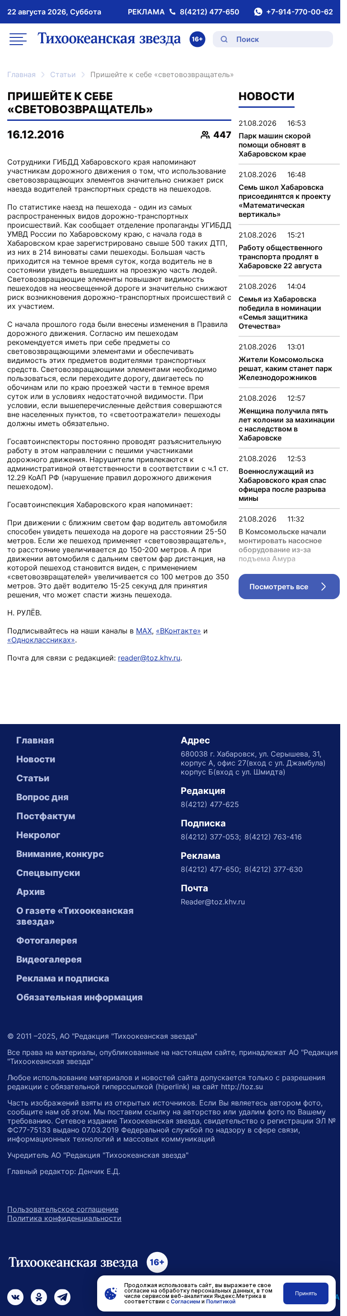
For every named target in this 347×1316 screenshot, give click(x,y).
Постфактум (45, 816)
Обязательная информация (79, 997)
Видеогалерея (49, 959)
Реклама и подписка (62, 978)
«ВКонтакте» (178, 630)
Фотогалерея (46, 940)
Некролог (38, 835)
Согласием (185, 1301)
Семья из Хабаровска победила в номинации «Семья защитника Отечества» (280, 312)
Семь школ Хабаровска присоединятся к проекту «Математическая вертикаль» (285, 201)
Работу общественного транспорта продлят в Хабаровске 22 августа (281, 256)
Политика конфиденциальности (64, 1218)
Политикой (220, 1301)
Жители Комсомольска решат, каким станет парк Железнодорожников (285, 368)
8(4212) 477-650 (209, 11)
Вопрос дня (42, 797)
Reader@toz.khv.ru (213, 901)
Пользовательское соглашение (62, 1209)
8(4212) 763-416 (273, 836)
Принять (306, 1293)
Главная (21, 74)
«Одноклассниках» (41, 639)
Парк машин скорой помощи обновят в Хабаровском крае (275, 144)
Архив (30, 891)
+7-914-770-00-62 (299, 11)
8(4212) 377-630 (273, 869)
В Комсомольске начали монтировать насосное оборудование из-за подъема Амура (282, 545)
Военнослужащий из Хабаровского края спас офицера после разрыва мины (282, 485)
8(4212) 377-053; (211, 836)
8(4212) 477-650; (211, 869)
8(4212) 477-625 (210, 804)
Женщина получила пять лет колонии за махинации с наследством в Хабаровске (287, 424)
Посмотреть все (294, 589)
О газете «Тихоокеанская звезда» (75, 916)
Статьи (63, 74)
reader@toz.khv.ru (149, 657)
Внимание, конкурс (60, 853)
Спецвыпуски (48, 872)
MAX (144, 630)
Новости (35, 759)
